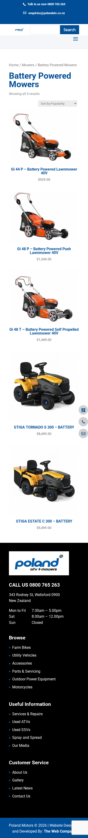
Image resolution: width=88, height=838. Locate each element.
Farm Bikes (21, 647)
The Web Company (60, 831)
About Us (19, 772)
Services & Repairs (27, 714)
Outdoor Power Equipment (34, 679)
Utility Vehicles (24, 655)
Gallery (18, 780)
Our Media (20, 745)
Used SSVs (21, 730)
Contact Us (21, 796)
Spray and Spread (27, 737)
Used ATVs (21, 721)
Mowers (28, 65)
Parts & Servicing (26, 671)
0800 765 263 (44, 585)
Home (14, 65)
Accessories (22, 663)
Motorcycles (22, 687)
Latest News (22, 788)
